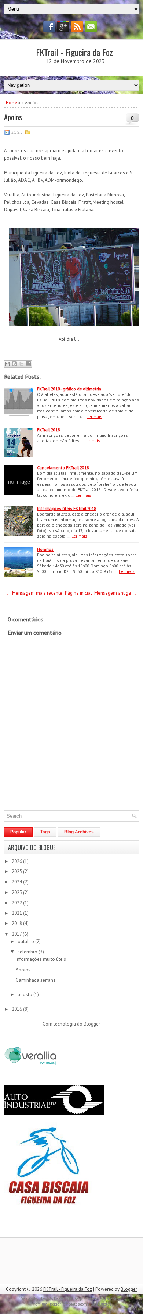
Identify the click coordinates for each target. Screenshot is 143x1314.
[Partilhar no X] (21, 364)
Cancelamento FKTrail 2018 (63, 467)
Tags (45, 832)
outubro (26, 941)
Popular (18, 832)
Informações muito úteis (41, 959)
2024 (17, 882)
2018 (17, 923)
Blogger (92, 1024)
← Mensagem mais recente (34, 593)
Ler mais (94, 416)
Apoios (13, 117)
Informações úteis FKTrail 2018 (66, 508)
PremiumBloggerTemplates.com (59, 1304)
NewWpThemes (53, 1298)
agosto (25, 994)
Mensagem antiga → (115, 593)
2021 (17, 913)
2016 (17, 1009)
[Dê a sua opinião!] (14, 364)
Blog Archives (79, 832)
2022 (17, 903)
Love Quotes (100, 1304)
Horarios (45, 549)
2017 (17, 934)
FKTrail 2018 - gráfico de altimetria (69, 389)
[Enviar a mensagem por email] (7, 364)
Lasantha (113, 1298)
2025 (17, 871)
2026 (17, 861)
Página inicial (78, 593)
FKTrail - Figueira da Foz (74, 52)
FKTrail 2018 (48, 429)
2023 (17, 892)
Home (11, 102)
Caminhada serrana (36, 980)
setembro (28, 952)
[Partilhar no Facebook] (28, 364)
